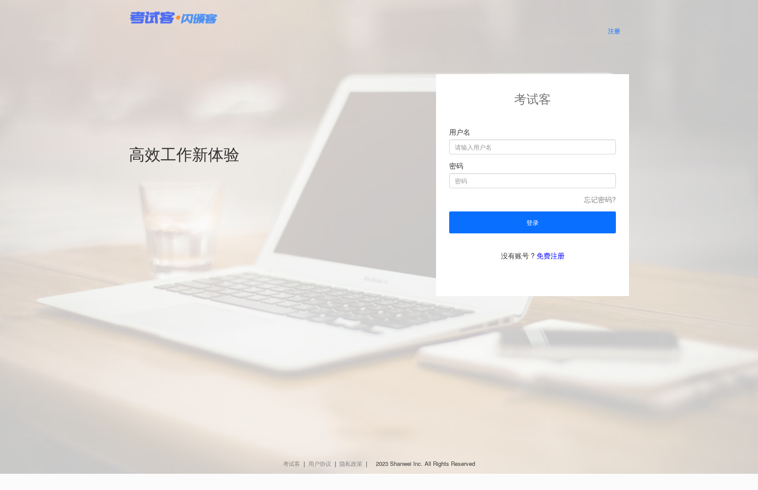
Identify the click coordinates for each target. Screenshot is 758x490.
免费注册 (550, 255)
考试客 (291, 463)
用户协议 (319, 463)
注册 (614, 30)
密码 (456, 166)
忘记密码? (600, 199)
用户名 (459, 132)
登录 (532, 222)
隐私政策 (351, 463)
